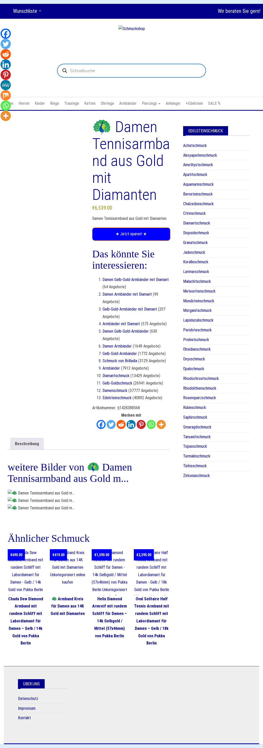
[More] (161, 424)
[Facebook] (101, 424)
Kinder (40, 103)
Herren (24, 103)
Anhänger (173, 103)
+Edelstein (194, 103)
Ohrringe (107, 103)
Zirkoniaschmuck (196, 475)
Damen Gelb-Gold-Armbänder (125, 331)
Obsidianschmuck (197, 349)
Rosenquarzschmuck (199, 397)
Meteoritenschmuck (199, 291)
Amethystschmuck (198, 164)
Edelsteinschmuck (117, 397)
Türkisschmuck (195, 465)
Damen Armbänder (117, 346)
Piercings (150, 103)
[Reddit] (121, 424)
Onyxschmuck (194, 359)
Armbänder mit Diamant (121, 323)
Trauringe (71, 103)
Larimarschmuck (196, 271)
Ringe (54, 103)
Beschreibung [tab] (27, 443)
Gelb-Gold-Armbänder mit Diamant (129, 309)
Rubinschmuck (194, 407)
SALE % (214, 103)
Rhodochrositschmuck (201, 378)
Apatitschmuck (195, 174)
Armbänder (128, 103)
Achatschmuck (195, 145)
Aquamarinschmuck (198, 184)
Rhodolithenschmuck (199, 388)
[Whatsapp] (151, 424)
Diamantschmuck (115, 375)
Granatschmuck (195, 242)
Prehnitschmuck (196, 339)
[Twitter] (111, 424)
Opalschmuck (193, 368)
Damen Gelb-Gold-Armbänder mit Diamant (135, 279)
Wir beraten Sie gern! (239, 11)
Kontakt (24, 717)
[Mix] (6, 95)
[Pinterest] (141, 424)
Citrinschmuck (194, 213)
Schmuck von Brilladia (119, 360)
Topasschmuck (195, 446)
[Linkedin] (131, 424)
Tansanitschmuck (197, 436)
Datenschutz (28, 698)
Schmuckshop (131, 41)
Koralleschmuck (195, 261)
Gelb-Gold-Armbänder (119, 353)
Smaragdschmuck (197, 427)
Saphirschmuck (195, 417)
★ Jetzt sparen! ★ (131, 233)
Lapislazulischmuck (198, 320)
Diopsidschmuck (196, 232)
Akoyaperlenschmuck (200, 155)
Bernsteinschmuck (198, 194)
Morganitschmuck (197, 310)
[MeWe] (6, 85)
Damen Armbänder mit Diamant (127, 294)
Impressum (26, 708)
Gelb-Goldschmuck (117, 383)
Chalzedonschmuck (198, 203)
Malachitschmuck (197, 281)
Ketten (90, 103)
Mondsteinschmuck (198, 300)
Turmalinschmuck (196, 456)
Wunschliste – (27, 11)
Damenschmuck (114, 390)
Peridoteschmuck (197, 330)
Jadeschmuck (194, 252)
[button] (38, 142)
